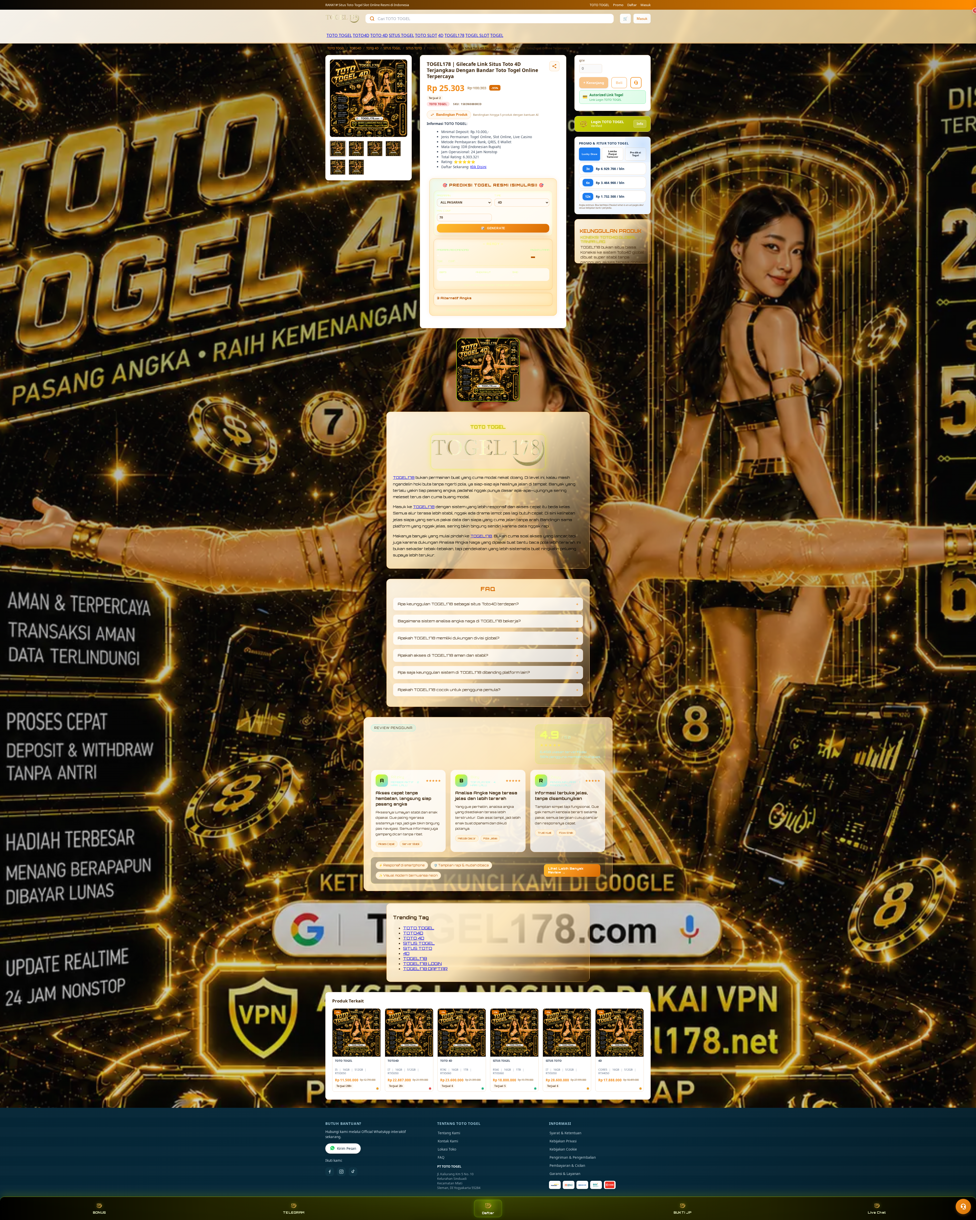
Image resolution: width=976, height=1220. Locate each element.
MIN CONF (444, 210)
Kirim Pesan (346, 1148)
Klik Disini (478, 166)
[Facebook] (329, 1171)
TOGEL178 (454, 35)
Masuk (645, 5)
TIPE (497, 195)
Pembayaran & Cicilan (567, 1165)
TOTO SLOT (426, 35)
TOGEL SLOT (477, 35)
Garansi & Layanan (565, 1173)
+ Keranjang (593, 83)
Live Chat (877, 1212)
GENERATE (493, 228)
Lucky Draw (589, 154)
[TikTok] (353, 1171)
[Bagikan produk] (554, 66)
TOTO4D (361, 35)
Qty (582, 61)
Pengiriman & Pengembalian (573, 1157)
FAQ (441, 1157)
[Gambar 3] (375, 148)
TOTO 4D (379, 35)
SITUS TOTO (414, 48)
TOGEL (496, 35)
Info (640, 124)
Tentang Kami (449, 1133)
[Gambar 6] (356, 167)
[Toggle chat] (963, 1206)
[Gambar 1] (338, 148)
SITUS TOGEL (401, 35)
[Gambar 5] (338, 167)
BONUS (99, 1212)
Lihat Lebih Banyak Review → (566, 870)
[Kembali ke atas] (964, 1194)
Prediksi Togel (635, 154)
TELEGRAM (293, 1212)
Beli (619, 83)
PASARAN (444, 195)
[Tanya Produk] (636, 82)
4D (441, 35)
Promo (618, 5)
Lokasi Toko (447, 1149)
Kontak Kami (448, 1141)
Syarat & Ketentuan (565, 1133)
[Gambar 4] (393, 148)
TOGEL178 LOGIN (422, 963)
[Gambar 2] (356, 148)
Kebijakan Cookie (563, 1149)
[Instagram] (341, 1171)
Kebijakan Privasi (563, 1141)
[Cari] (372, 18)
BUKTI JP (682, 1212)
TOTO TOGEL (599, 5)
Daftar (632, 5)
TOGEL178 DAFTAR (425, 968)
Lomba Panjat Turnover (612, 154)
